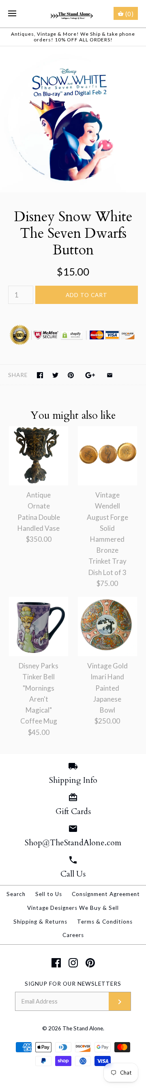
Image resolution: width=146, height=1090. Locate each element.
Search (16, 894)
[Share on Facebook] (40, 375)
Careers (73, 935)
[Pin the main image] (71, 375)
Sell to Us (48, 894)
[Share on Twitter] (55, 375)
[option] (73, 119)
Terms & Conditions (105, 921)
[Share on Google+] (90, 375)
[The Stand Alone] (73, 14)
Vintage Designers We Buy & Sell (73, 908)
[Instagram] (73, 962)
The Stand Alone (82, 1028)
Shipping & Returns (40, 921)
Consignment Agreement (106, 894)
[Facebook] (56, 962)
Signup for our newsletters (73, 983)
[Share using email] (110, 375)
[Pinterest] (90, 962)
